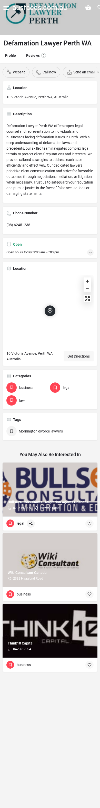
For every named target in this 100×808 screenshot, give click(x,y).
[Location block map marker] (50, 310)
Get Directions (78, 356)
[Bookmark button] (89, 524)
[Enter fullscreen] (87, 298)
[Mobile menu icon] (6, 8)
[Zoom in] (87, 281)
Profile (10, 55)
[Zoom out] (87, 288)
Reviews (35, 55)
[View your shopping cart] (88, 7)
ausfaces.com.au (39, 7)
